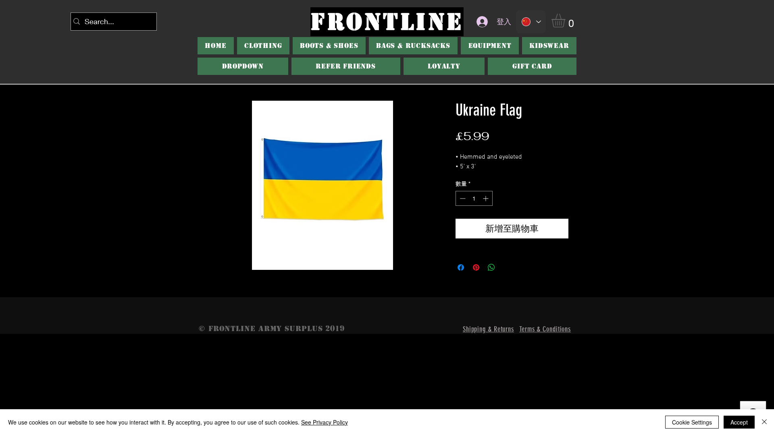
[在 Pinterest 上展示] (476, 267)
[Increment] (486, 198)
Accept (739, 422)
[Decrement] (462, 198)
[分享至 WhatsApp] (491, 267)
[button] (566, 20)
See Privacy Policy (324, 422)
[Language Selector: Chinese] (531, 21)
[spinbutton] (474, 198)
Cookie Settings (692, 422)
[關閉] (764, 422)
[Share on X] (507, 267)
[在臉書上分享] (461, 267)
